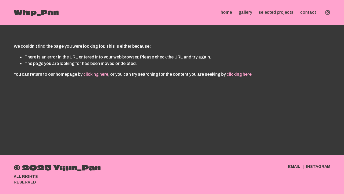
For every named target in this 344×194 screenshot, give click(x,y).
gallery (245, 12)
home (226, 12)
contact (308, 12)
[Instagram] (327, 12)
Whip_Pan (36, 12)
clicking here (95, 74)
